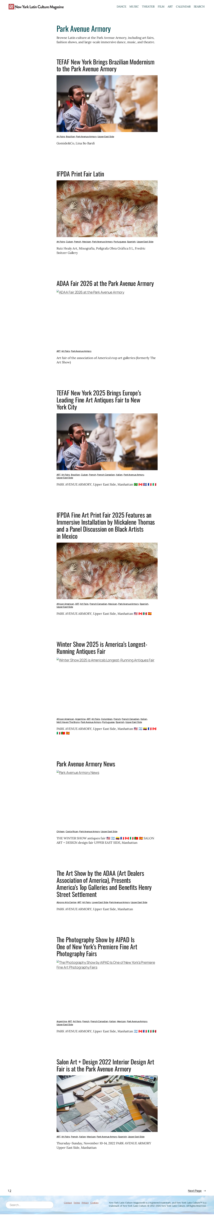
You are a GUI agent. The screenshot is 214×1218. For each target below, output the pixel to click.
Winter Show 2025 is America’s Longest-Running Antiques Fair (102, 648)
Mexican (86, 241)
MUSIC (134, 6)
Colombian (106, 718)
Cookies (94, 1202)
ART (170, 6)
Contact (68, 1202)
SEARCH (199, 6)
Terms (76, 1202)
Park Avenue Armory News (86, 763)
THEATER (148, 6)
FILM (161, 6)
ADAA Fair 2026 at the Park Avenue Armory (105, 283)
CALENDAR (183, 6)
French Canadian (106, 474)
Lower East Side (100, 902)
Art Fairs (61, 136)
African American (65, 603)
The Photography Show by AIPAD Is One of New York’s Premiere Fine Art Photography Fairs (97, 946)
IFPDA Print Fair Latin (80, 173)
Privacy (85, 1202)
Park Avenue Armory (86, 136)
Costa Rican (72, 831)
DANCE (121, 6)
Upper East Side (105, 136)
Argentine (80, 718)
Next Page (197, 1191)
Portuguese (120, 241)
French (77, 241)
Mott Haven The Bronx (68, 722)
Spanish (131, 241)
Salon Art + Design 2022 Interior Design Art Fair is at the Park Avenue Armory (105, 1065)
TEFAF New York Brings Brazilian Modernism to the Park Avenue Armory (105, 65)
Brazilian (70, 136)
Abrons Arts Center (66, 902)
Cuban (69, 241)
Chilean (61, 831)
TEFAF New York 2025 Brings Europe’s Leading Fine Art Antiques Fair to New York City (99, 399)
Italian (119, 474)
